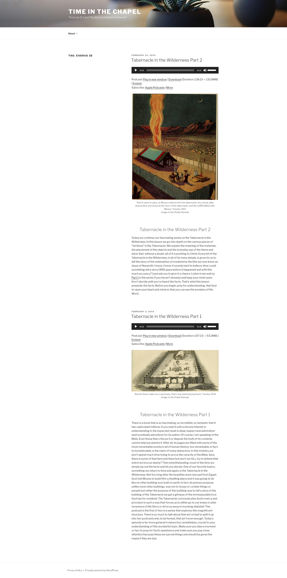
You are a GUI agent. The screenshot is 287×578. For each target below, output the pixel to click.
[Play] (136, 70)
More (169, 87)
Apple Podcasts (155, 87)
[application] (175, 70)
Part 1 (135, 277)
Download (174, 79)
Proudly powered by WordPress (101, 570)
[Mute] (205, 70)
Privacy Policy (74, 570)
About (71, 33)
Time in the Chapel (104, 11)
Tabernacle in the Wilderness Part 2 (166, 60)
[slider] (212, 70)
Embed (137, 83)
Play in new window (155, 79)
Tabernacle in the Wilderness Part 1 (166, 316)
